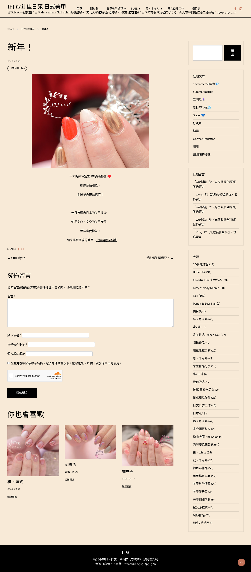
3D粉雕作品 (201, 264)
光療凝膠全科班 (106, 240)
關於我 (94, 8)
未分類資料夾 (202, 429)
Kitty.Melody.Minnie (206, 288)
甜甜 (196, 146)
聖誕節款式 (200, 507)
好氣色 (197, 123)
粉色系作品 (200, 468)
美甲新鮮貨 (200, 491)
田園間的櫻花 (202, 154)
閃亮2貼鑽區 (201, 523)
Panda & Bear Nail (204, 303)
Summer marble (203, 91)
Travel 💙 (199, 115)
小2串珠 (198, 374)
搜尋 (232, 53)
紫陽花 (70, 464)
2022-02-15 (13, 60)
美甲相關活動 (202, 499)
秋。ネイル (200, 460)
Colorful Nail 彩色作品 (207, 280)
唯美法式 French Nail (206, 334)
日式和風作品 (28, 29)
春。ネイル (200, 421)
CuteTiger (18, 258)
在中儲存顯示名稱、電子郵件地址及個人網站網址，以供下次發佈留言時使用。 (66, 363)
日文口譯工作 (176, 8)
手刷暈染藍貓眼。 (158, 258)
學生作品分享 (202, 366)
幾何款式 (199, 382)
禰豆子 (127, 471)
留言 (11, 296)
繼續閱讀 (12, 497)
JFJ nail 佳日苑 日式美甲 (36, 6)
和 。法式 (15, 481)
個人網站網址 (16, 354)
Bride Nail (199, 272)
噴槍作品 (199, 342)
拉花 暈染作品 (202, 389)
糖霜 (196, 131)
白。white (199, 452)
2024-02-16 (13, 488)
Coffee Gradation (204, 138)
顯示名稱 (14, 335)
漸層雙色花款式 (203, 444)
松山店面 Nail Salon (205, 436)
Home (10, 29)
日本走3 (198, 413)
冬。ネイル (200, 319)
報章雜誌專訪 (202, 350)
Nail (134, 8)
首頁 (79, 8)
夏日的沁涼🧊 (202, 107)
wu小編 (201, 182)
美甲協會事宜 (202, 476)
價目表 (196, 8)
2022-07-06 (71, 471)
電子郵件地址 (17, 344)
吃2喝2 (197, 327)
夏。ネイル (152, 8)
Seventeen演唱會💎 (206, 84)
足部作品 (199, 515)
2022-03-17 (128, 478)
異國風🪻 (199, 99)
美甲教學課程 (115, 8)
